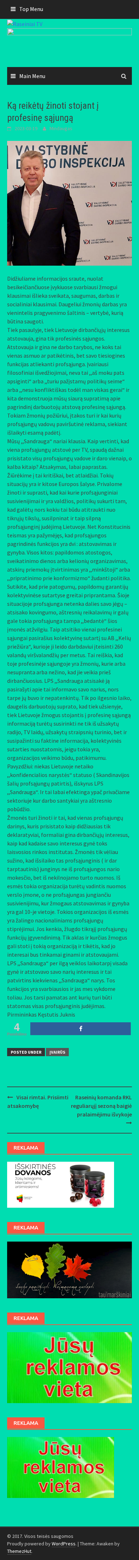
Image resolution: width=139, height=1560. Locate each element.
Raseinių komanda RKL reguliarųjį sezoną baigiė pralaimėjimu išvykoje (101, 1106)
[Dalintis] (80, 1028)
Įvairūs (57, 1052)
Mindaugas (61, 128)
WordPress (64, 1543)
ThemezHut (19, 1551)
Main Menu (32, 76)
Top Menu (31, 8)
